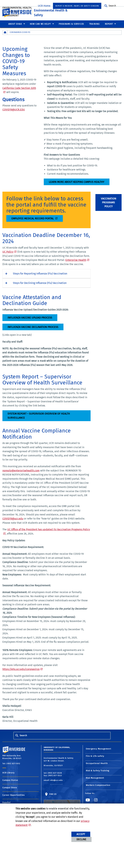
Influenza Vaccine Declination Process (33, 326)
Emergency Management (98, 749)
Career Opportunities (13, 795)
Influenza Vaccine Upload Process (30, 317)
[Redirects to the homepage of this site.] (5, 32)
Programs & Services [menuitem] (71, 24)
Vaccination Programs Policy (108, 202)
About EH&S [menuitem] (15, 24)
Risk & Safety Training (97, 771)
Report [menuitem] (109, 24)
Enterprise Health (75, 260)
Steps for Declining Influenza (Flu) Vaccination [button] (40, 282)
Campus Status (10, 780)
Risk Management (95, 778)
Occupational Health (97, 763)
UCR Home (44, 5)
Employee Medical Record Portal (32, 218)
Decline (81, 839)
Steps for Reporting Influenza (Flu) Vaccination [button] (40, 273)
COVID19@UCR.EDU (13, 109)
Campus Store (9, 787)
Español (6, 802)
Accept (81, 834)
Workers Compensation (98, 785)
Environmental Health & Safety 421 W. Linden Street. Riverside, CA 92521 (58, 762)
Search (112, 5)
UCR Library (8, 773)
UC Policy (7, 251)
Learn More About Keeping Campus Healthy (76, 181)
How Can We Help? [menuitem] (40, 24)
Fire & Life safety (95, 756)
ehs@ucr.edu (56, 780)
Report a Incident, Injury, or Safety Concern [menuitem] (77, 6)
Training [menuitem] (94, 24)
